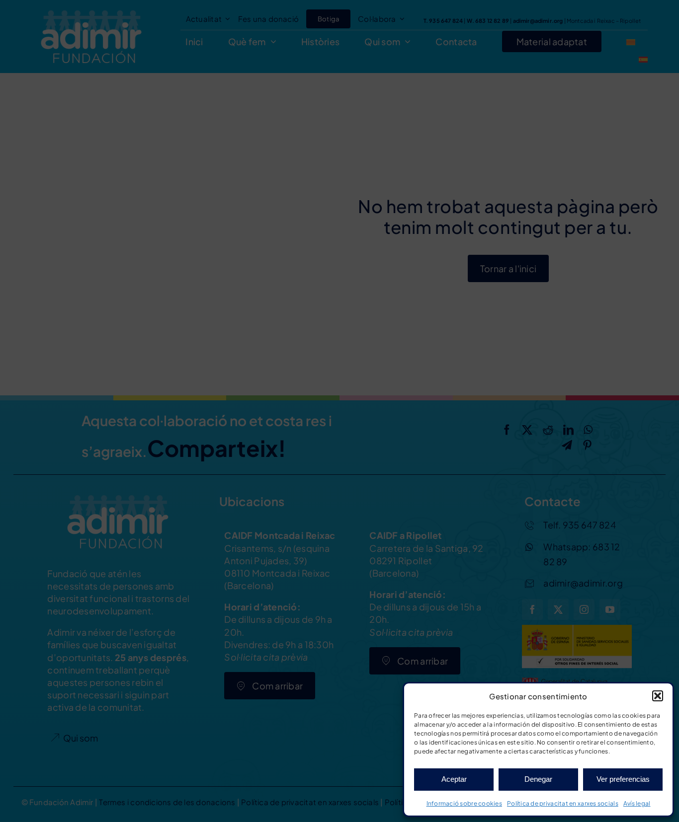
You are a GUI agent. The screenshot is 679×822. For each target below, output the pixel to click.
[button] (658, 696)
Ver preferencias (623, 779)
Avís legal (637, 803)
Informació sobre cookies (464, 803)
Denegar (538, 779)
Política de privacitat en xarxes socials (562, 803)
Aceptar (454, 779)
